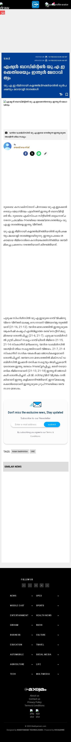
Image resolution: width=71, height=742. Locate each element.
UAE (33, 451)
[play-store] (32, 713)
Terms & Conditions (34, 705)
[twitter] (30, 585)
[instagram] (36, 585)
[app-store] (38, 713)
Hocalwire (59, 730)
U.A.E (7, 58)
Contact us (34, 699)
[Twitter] (32, 153)
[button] (4, 4)
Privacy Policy (34, 702)
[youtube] (41, 585)
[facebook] (25, 153)
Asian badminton (20, 451)
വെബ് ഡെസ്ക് (22, 147)
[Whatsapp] (38, 153)
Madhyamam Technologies (30, 730)
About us (34, 695)
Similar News (12, 466)
